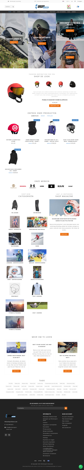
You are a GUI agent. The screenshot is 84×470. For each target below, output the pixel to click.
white (32, 394)
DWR (62, 383)
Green (31, 386)
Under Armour (49, 392)
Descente (71, 383)
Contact (45, 422)
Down (8, 386)
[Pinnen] (48, 461)
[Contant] (39, 461)
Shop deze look (54, 105)
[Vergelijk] (72, 1)
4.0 (10, 383)
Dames (18, 11)
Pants (41, 389)
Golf (24, 386)
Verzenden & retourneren (50, 433)
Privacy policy (47, 429)
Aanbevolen (34, 115)
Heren (24, 11)
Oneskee (33, 389)
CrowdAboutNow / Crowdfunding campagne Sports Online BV (50, 450)
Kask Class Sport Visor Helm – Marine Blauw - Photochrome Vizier (70, 141)
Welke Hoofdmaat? (48, 446)
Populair (50, 115)
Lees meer (64, 234)
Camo (40, 383)
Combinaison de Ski (51, 383)
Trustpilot (59, 466)
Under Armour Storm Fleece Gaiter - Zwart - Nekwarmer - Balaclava (32, 141)
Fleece (16, 386)
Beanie (25, 383)
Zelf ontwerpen (61, 11)
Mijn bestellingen (67, 419)
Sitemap (45, 437)
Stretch (28, 392)
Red (59, 389)
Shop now (14, 42)
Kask (47, 386)
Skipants (19, 392)
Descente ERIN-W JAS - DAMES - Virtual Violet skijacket (51, 141)
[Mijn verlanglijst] (75, 1)
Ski (65, 389)
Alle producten (66, 427)
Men (17, 389)
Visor (59, 392)
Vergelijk (64, 425)
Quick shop (13, 139)
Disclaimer (46, 427)
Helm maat (52, 11)
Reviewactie (46, 455)
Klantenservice (47, 435)
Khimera (67, 386)
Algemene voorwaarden (50, 424)
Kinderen (31, 11)
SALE (14, 11)
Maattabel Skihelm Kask (50, 416)
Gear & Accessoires (42, 11)
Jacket (39, 386)
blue (75, 392)
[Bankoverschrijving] (35, 461)
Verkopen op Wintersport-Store (50, 419)
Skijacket (10, 392)
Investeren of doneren (49, 453)
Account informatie (68, 416)
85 (63, 394)
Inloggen (80, 1)
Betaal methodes (48, 431)
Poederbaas (51, 389)
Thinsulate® (38, 392)
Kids (75, 386)
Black (32, 383)
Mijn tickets (65, 421)
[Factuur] (44, 461)
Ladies (10, 389)
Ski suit (73, 389)
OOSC (25, 389)
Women (67, 392)
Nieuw (43, 115)
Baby (17, 383)
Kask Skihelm (56, 386)
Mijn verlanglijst (67, 423)
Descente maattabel (49, 442)
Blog (69, 11)
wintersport (49, 394)
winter (40, 394)
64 (58, 394)
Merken (74, 11)
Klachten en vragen (48, 439)
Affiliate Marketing (48, 444)
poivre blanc (22, 394)
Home (9, 11)
